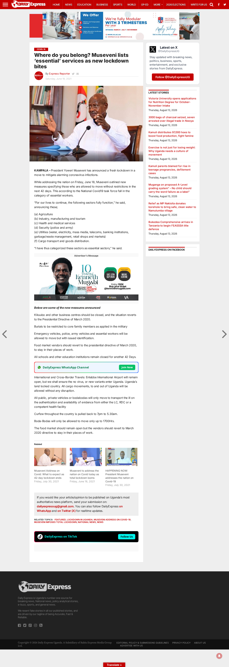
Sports (117, 4)
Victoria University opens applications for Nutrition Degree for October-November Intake (172, 102)
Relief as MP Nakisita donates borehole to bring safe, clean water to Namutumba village (172, 207)
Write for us (199, 4)
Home (56, 4)
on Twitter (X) (66, 511)
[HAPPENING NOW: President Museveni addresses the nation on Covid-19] (121, 457)
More (157, 4)
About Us (200, 642)
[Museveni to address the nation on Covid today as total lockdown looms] (86, 457)
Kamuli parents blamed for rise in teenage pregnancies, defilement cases (169, 169)
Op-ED (144, 4)
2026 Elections (176, 4)
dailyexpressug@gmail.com (55, 506)
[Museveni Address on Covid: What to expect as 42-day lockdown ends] (50, 457)
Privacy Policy (181, 642)
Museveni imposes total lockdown (55, 522)
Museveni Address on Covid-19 (112, 519)
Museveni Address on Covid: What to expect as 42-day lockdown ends (49, 474)
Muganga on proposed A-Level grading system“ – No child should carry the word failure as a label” (169, 188)
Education (84, 4)
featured (60, 519)
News (68, 4)
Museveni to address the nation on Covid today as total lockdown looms (84, 474)
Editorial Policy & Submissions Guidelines (142, 642)
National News (87, 522)
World (131, 4)
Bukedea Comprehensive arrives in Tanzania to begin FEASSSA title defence (170, 225)
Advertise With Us (131, 645)
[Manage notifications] (219, 656)
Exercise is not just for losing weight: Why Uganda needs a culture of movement (171, 151)
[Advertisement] (114, 605)
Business (102, 4)
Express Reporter (59, 73)
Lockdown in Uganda (80, 519)
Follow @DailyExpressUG (172, 77)
